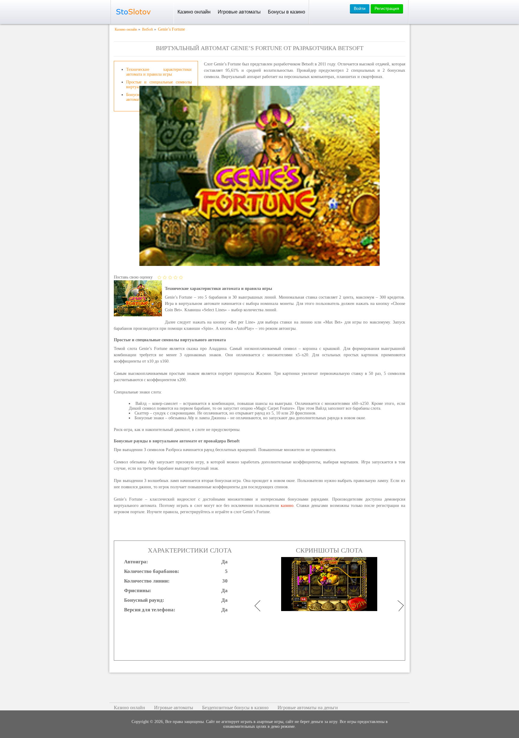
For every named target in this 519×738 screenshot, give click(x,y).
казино (287, 505)
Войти (360, 8)
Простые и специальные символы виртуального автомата (159, 84)
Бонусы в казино (286, 11)
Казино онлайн (194, 11)
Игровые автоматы (239, 11)
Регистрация (387, 8)
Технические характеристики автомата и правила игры (159, 72)
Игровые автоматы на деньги (308, 707)
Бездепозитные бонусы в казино (235, 707)
